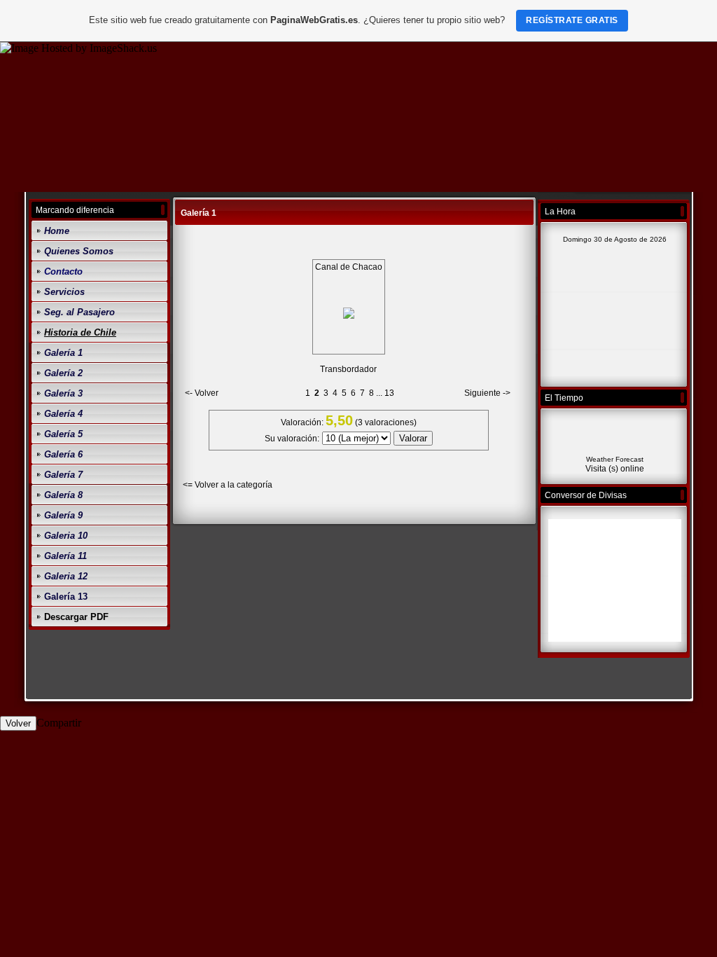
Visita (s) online (614, 469)
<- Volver (201, 393)
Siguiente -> (487, 393)
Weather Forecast (614, 459)
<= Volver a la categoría (227, 485)
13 (389, 393)
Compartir (58, 723)
